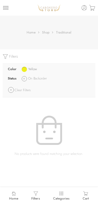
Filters (13, 56)
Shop (45, 32)
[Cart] (92, 8)
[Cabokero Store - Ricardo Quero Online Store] (49, 7)
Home (31, 32)
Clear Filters (23, 90)
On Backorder (37, 78)
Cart (86, 198)
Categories (61, 198)
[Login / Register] (84, 8)
